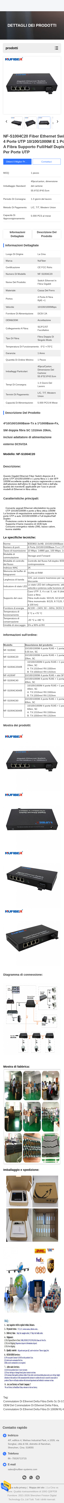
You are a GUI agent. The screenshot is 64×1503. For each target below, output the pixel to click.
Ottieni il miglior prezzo (18, 161)
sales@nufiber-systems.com (22, 1469)
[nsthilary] (37, 1478)
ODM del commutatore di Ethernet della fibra (30, 1405)
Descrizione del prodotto (46, 234)
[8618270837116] (31, 1478)
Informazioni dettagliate (17, 234)
